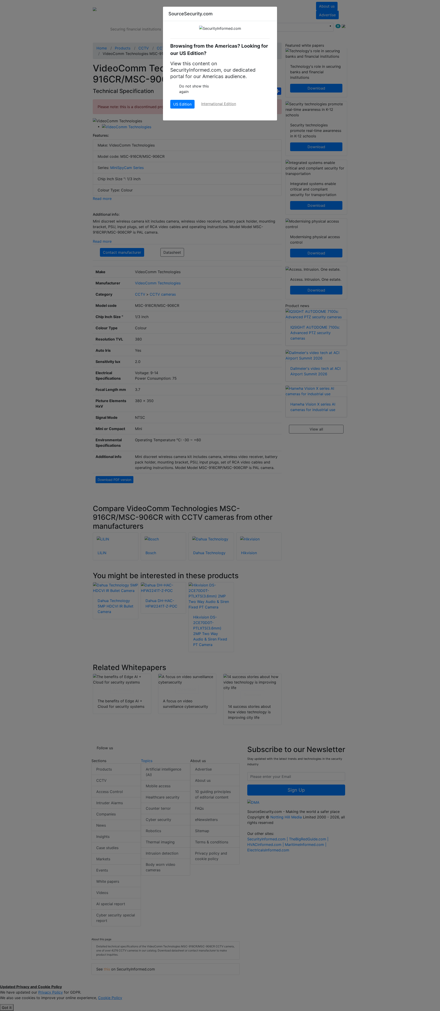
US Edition (182, 104)
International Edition (218, 103)
